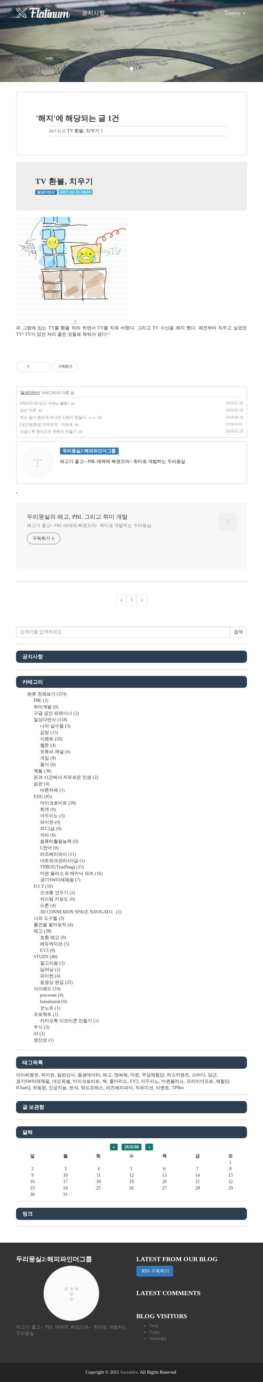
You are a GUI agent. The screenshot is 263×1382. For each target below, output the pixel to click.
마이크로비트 (57, 803)
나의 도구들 (48, 918)
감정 (48, 732)
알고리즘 (52, 963)
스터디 (198, 1075)
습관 (40, 783)
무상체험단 (153, 1075)
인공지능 (58, 1087)
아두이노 (52, 815)
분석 (73, 1087)
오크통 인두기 (57, 892)
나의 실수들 (55, 726)
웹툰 (47, 745)
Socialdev (129, 1372)
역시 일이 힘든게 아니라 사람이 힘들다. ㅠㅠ (58, 417)
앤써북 (121, 1075)
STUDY (44, 956)
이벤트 (51, 738)
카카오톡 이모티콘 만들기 (69, 1020)
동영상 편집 (56, 982)
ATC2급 (50, 828)
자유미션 (144, 1087)
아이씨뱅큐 (27, 1075)
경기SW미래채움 (60, 879)
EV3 (47, 950)
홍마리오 (118, 1081)
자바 (47, 835)
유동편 (39, 1087)
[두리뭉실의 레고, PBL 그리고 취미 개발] (43, 13)
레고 (42, 931)
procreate (51, 995)
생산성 (43, 1040)
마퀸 (134, 1075)
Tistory (233, 13)
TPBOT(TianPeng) (61, 867)
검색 (238, 631)
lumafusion (53, 1001)
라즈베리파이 (57, 854)
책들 (42, 771)
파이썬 (49, 822)
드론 (47, 905)
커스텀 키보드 (57, 899)
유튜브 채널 (55, 751)
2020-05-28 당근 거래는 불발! (44, 403)
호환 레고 (52, 937)
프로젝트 (45, 1014)
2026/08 (131, 1147)
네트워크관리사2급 (62, 860)
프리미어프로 (199, 1081)
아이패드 (46, 988)
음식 (47, 764)
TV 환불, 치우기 (83, 130)
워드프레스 (92, 1087)
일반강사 (66, 1075)
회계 (47, 809)
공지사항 (93, 13)
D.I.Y (42, 886)
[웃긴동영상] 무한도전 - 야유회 (46, 424)
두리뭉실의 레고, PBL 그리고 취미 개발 (77, 517)
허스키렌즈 (178, 1075)
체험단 (222, 1081)
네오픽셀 (61, 1081)
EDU (42, 796)
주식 (40, 1027)
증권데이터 (89, 1075)
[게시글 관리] (43, 367)
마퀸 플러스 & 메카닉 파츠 (71, 873)
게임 (47, 758)
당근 (212, 1075)
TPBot (178, 1087)
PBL (40, 700)
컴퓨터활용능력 (58, 841)
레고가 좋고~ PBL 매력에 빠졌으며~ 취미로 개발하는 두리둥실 (89, 525)
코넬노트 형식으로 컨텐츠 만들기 (48, 431)
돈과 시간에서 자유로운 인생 (65, 777)
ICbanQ (23, 1087)
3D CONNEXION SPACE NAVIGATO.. (80, 911)
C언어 (49, 847)
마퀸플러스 (172, 1081)
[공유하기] (35, 367)
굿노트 (49, 1008)
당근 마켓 (28, 410)
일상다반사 (46, 192)
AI (38, 1033)
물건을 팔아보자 (52, 924)
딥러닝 (49, 969)
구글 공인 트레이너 (55, 713)
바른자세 (52, 790)
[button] (19, 41)
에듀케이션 (54, 944)
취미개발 (45, 706)
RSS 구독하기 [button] (154, 1271)
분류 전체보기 (46, 694)
